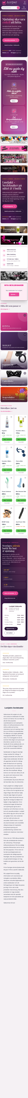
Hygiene (4, 430)
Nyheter (13, 294)
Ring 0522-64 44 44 (10, 598)
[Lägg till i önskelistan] (11, 417)
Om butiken (9, 633)
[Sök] (18, 7)
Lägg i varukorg (7, 439)
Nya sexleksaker (14, 285)
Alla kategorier (8, 206)
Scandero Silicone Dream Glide (21, 430)
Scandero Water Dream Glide (7, 461)
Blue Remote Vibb (21, 491)
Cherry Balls (19, 461)
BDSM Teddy (5, 522)
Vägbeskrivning (10, 628)
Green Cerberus (6, 491)
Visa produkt (7, 442)
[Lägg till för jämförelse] (11, 420)
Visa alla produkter (9, 40)
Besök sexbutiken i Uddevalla (13, 211)
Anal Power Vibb (20, 522)
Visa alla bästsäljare (6, 411)
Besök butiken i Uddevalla (12, 45)
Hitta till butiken (9, 593)
